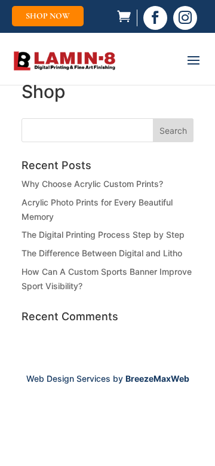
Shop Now (48, 16)
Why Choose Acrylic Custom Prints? (92, 184)
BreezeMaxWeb (157, 378)
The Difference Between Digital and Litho (102, 253)
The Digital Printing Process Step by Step (103, 234)
